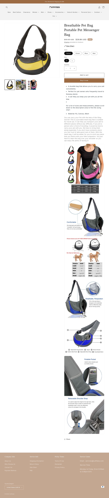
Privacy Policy (60, 467)
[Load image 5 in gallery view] (21, 85)
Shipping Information (37, 461)
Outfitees (11, 494)
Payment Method (10, 470)
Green (78, 53)
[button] (7, 7)
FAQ (31, 470)
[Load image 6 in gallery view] (32, 85)
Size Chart (33, 467)
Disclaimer (58, 464)
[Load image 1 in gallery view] (10, 85)
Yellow (68, 53)
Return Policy (34, 464)
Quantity (66, 64)
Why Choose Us (10, 464)
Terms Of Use (59, 461)
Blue (86, 53)
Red (94, 53)
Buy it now (84, 80)
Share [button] (68, 439)
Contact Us (8, 467)
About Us (8, 461)
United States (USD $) (13, 487)
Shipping (66, 42)
